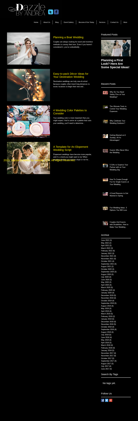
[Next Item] (126, 48)
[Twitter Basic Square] (106, 400)
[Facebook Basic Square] (102, 400)
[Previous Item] (105, 48)
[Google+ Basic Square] (110, 400)
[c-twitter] (50, 11)
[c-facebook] (56, 11)
